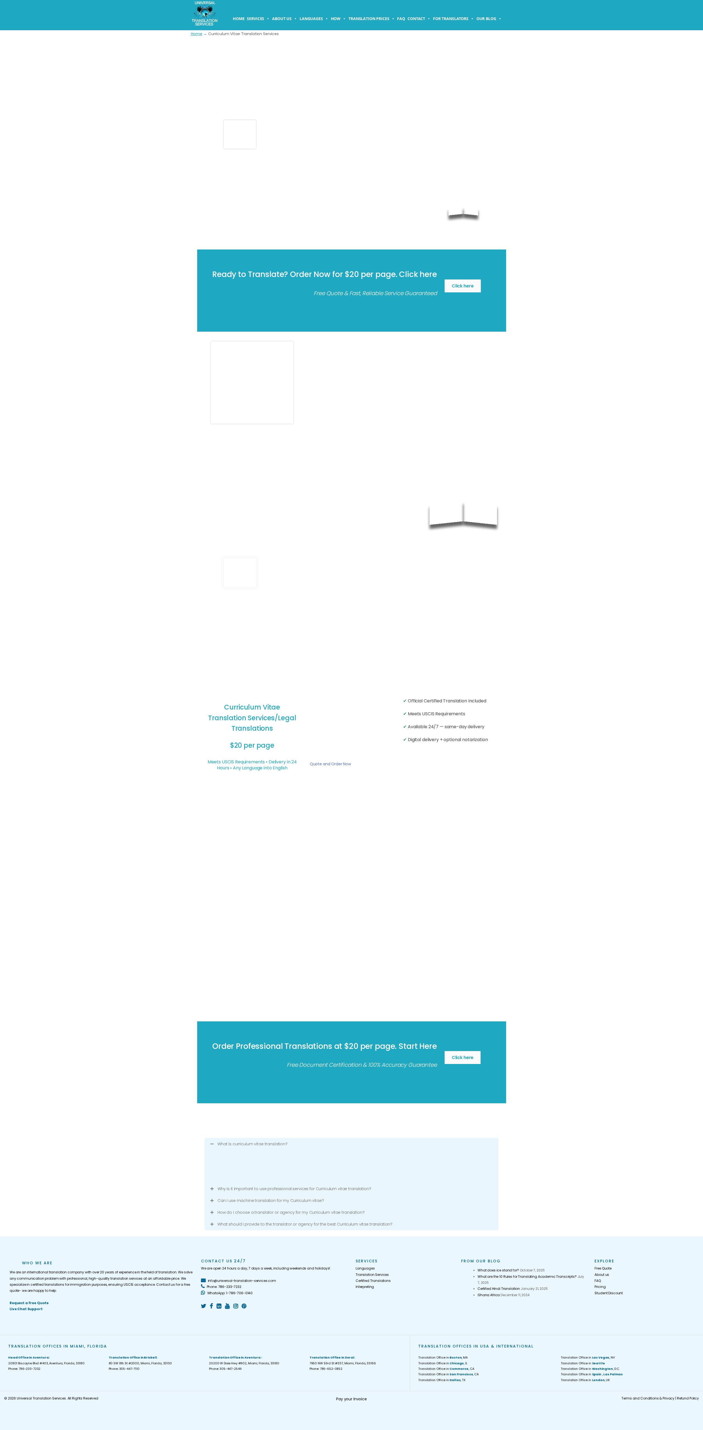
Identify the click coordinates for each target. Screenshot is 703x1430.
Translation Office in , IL (442, 1363)
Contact (416, 18)
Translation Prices (368, 18)
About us (282, 18)
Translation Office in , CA (446, 1369)
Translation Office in (583, 1363)
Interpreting (365, 1286)
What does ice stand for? (498, 1270)
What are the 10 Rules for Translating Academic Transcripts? (527, 1276)
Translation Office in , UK (585, 1380)
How (336, 18)
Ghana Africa (489, 1295)
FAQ (401, 18)
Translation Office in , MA (443, 1357)
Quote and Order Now (330, 764)
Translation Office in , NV (588, 1357)
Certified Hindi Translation (499, 1288)
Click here (463, 286)
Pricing (600, 1286)
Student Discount (609, 1293)
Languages (311, 18)
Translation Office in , (592, 1374)
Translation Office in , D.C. (590, 1369)
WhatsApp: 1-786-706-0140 (230, 1293)
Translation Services (372, 1274)
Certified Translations (373, 1280)
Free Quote (603, 1268)
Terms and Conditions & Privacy (647, 1398)
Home (238, 18)
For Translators (450, 18)
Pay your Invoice (351, 1399)
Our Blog (486, 18)
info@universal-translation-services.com (241, 1280)
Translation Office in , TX (441, 1380)
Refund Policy (688, 1398)
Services (255, 18)
